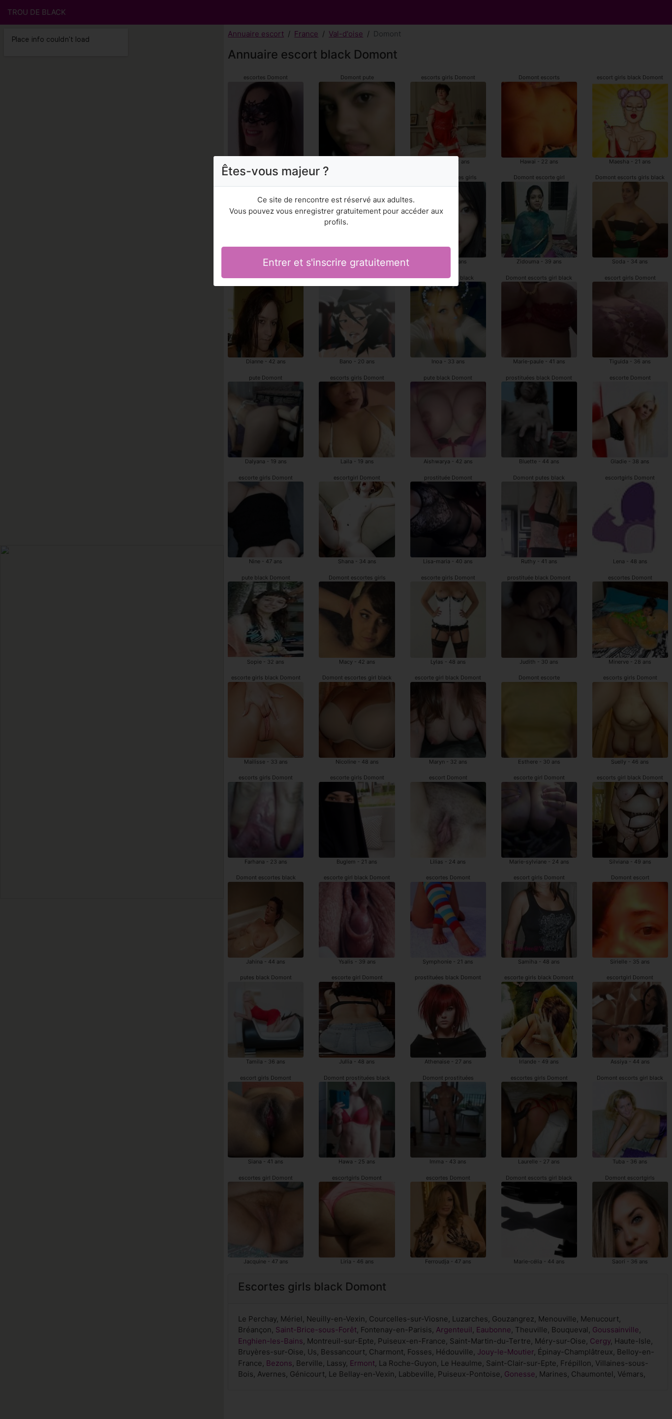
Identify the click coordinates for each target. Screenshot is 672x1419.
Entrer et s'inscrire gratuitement (336, 262)
